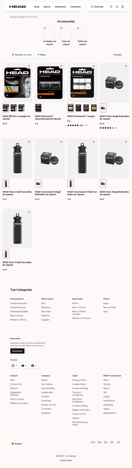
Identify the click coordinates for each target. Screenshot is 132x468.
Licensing (46, 400)
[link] (111, 6)
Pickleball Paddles (19, 311)
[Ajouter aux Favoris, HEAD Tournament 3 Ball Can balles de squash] (93, 142)
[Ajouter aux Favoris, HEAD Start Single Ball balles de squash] (126, 142)
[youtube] (24, 365)
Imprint (75, 418)
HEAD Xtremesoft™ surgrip (81, 116)
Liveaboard (109, 400)
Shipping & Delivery (15, 393)
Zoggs (106, 396)
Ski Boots (46, 307)
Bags (105, 303)
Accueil (13, 17)
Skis (43, 303)
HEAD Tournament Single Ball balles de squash (48, 193)
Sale (105, 311)
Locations (46, 409)
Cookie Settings (80, 388)
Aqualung (108, 404)
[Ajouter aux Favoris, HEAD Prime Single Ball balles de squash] (126, 66)
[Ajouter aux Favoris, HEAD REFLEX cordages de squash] (29, 66)
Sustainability (48, 388)
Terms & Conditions (77, 393)
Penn (105, 380)
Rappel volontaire (81, 410)
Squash (21, 17)
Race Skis (46, 311)
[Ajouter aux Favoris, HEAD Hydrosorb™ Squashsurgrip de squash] (61, 66)
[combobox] (21, 55)
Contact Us (16, 384)
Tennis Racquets (18, 303)
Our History (47, 384)
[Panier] (122, 6)
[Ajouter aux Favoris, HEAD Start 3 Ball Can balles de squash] (29, 212)
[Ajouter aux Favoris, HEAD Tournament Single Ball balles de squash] (61, 142)
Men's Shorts (79, 307)
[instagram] (14, 365)
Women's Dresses (81, 318)
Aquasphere (109, 413)
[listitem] (6, 107)
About (44, 380)
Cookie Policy (79, 384)
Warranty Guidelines (77, 400)
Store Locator (17, 399)
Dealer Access (48, 404)
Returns (14, 388)
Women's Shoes (18, 319)
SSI (104, 392)
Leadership (47, 392)
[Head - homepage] (17, 7)
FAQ (12, 380)
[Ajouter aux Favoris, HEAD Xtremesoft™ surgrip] (93, 66)
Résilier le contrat (19, 403)
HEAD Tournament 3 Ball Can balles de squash (82, 193)
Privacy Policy (79, 380)
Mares (106, 388)
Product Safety (80, 405)
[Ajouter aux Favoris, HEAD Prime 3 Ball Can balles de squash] (29, 142)
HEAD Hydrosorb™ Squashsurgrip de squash (48, 117)
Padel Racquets (18, 307)
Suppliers (46, 413)
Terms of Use (79, 414)
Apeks (106, 409)
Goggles (45, 319)
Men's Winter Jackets (79, 312)
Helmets (45, 315)
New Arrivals (109, 307)
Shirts (75, 303)
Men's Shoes (16, 315)
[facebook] (34, 365)
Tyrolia (106, 384)
